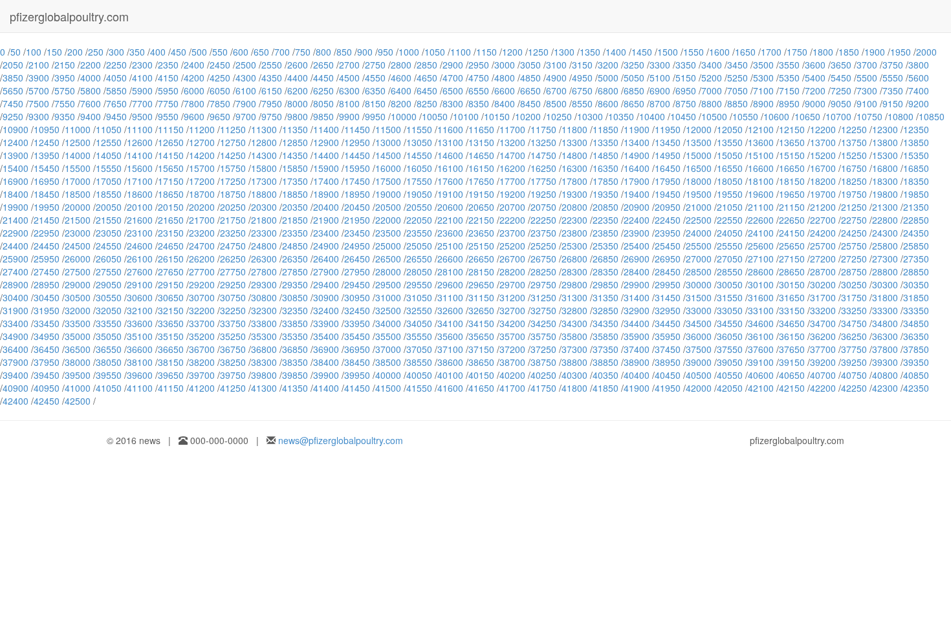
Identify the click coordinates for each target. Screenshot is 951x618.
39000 (699, 362)
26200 (202, 258)
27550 (109, 271)
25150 (481, 245)
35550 (419, 336)
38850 (605, 362)
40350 (605, 374)
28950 (47, 284)
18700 (202, 193)
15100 (761, 155)
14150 (171, 155)
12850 (295, 142)
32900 (637, 310)
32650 (481, 310)
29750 (543, 284)
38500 (388, 362)
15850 (295, 168)
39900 (326, 374)
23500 (388, 232)
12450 (47, 142)
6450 (427, 90)
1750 (797, 51)
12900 (326, 142)
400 (158, 51)
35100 (140, 336)
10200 (528, 116)
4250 (220, 77)
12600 (140, 142)
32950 (668, 310)
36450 (47, 349)
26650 (481, 258)
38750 (543, 362)
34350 (605, 323)
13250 (543, 142)
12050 (730, 129)
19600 (761, 193)
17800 (574, 181)
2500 (245, 64)
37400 (637, 349)
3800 (918, 64)
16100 (450, 168)
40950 (47, 387)
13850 (916, 142)
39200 (823, 362)
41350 (295, 387)
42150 (792, 387)
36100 (761, 336)
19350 (605, 193)
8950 (789, 103)
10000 (404, 116)
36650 (171, 349)
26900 (637, 258)
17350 (295, 181)
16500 (699, 168)
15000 (699, 155)
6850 (634, 90)
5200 (711, 77)
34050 (419, 323)
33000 (699, 310)
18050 (730, 181)
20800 (574, 206)
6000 (194, 90)
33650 (171, 323)
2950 (478, 64)
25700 (823, 245)
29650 (481, 284)
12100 (761, 129)
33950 (357, 323)
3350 (685, 64)
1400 (616, 51)
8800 (711, 103)
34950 (47, 336)
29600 (450, 284)
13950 (47, 155)
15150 (792, 155)
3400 (711, 64)
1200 (512, 51)
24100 (761, 232)
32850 (605, 310)
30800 (264, 297)
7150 (789, 90)
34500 (699, 323)
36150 (792, 336)
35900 (637, 336)
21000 (699, 206)
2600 (297, 64)
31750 (854, 297)
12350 (916, 129)
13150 (481, 142)
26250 (233, 258)
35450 (357, 336)
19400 (637, 193)
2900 (453, 64)
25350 (605, 245)
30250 (854, 284)
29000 (78, 284)
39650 (171, 374)
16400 (637, 168)
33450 (47, 323)
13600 (761, 142)
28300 (574, 271)
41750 (543, 387)
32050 (109, 310)
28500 (699, 271)
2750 (375, 64)
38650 (481, 362)
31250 (543, 297)
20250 (233, 206)
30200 (823, 284)
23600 (450, 232)
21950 (357, 219)
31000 (388, 297)
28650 (792, 271)
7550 (64, 103)
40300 (574, 374)
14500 (388, 155)
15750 (233, 168)
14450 (357, 155)
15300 (885, 155)
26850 (605, 258)
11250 (233, 129)
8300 (453, 103)
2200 (90, 64)
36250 (854, 336)
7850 (220, 103)
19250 (543, 193)
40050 (419, 374)
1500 (667, 51)
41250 (233, 387)
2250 (116, 64)
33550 (109, 323)
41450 (357, 387)
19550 (730, 193)
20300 (264, 206)
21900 (326, 219)
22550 (730, 219)
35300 (264, 336)
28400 (637, 271)
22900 (15, 232)
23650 (481, 232)
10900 (15, 129)
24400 (15, 245)
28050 (419, 271)
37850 (916, 349)
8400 (504, 103)
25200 (512, 245)
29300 (264, 284)
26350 (295, 258)
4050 (116, 77)
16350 (605, 168)
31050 (419, 297)
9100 (867, 103)
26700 (512, 258)
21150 (792, 206)
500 (199, 51)
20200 (202, 206)
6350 (375, 90)
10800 (900, 116)
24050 (730, 232)
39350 (916, 362)
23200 (202, 232)
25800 (885, 245)
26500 (388, 258)
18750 (233, 193)
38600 (450, 362)
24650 (171, 245)
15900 (326, 168)
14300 (264, 155)
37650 (792, 349)
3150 (582, 64)
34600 (761, 323)
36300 (885, 336)
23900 (637, 232)
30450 (47, 297)
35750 (543, 336)
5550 (892, 77)
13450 (668, 142)
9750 (271, 116)
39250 (854, 362)
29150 (171, 284)
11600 (450, 129)
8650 (634, 103)
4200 (194, 77)
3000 (504, 64)
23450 (357, 232)
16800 (885, 168)
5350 (789, 77)
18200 (823, 181)
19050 (419, 193)
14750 (543, 155)
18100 (761, 181)
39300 (885, 362)
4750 (478, 77)
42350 (916, 387)
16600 (761, 168)
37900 (15, 362)
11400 (326, 129)
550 (220, 51)
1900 (874, 51)
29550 (419, 284)
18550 (109, 193)
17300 (264, 181)
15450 (47, 168)
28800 (885, 271)
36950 (357, 349)
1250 (538, 51)
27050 (730, 258)
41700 (512, 387)
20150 (171, 206)
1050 (434, 51)
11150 (171, 129)
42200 (823, 387)
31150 (481, 297)
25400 (637, 245)
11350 (295, 129)
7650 (116, 103)
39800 (264, 374)
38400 (326, 362)
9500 (142, 116)
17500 (388, 181)
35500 (388, 336)
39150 (792, 362)
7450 (13, 103)
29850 (605, 284)
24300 (885, 232)
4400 (297, 77)
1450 (641, 51)
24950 (357, 245)
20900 (637, 206)
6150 (271, 90)
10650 (807, 116)
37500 (699, 349)
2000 (926, 51)
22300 (574, 219)
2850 (427, 64)
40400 (637, 374)
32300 (264, 310)
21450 (47, 219)
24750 (233, 245)
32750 (543, 310)
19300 (574, 193)
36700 (202, 349)
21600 (140, 219)
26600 (450, 258)
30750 (233, 297)
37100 (450, 349)
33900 (326, 323)
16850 (916, 168)
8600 (608, 103)
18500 (78, 193)
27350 (916, 258)
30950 (357, 297)
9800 (297, 116)
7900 (245, 103)
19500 (699, 193)
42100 (761, 387)
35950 (668, 336)
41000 (78, 387)
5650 (13, 90)
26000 (78, 258)
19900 (15, 206)
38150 (171, 362)
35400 (326, 336)
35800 (574, 336)
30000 (699, 284)
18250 (854, 181)
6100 (245, 90)
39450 (47, 374)
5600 (918, 77)
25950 (47, 258)
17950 (668, 181)
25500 (699, 245)
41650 (481, 387)
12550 (109, 142)
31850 (916, 297)
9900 (349, 116)
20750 (543, 206)
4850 (530, 77)
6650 (530, 90)
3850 (13, 77)
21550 (109, 219)
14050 (109, 155)
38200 (202, 362)
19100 (450, 193)
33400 (15, 323)
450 (178, 51)
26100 (140, 258)
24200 (823, 232)
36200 (823, 336)
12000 (699, 129)
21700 (202, 219)
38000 (78, 362)
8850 (737, 103)
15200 (823, 155)
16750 (854, 168)
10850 (932, 116)
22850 (916, 219)
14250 (233, 155)
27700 (202, 271)
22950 (47, 232)
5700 (38, 90)
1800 (823, 51)
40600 (761, 374)
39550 (109, 374)
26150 (171, 258)
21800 (264, 219)
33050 (730, 310)
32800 (574, 310)
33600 (140, 323)
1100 (460, 51)
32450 (357, 310)
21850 (295, 219)
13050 (419, 142)
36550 (109, 349)
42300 (885, 387)
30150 (792, 284)
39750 (233, 374)
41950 (668, 387)
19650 (792, 193)
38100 (140, 362)
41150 (171, 387)
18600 (140, 193)
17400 (326, 181)
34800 (885, 323)
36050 (730, 336)
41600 (450, 387)
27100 (761, 258)
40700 (823, 374)
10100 (466, 116)
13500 (699, 142)
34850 (916, 323)
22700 (823, 219)
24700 (202, 245)
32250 (233, 310)
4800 (504, 77)
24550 (109, 245)
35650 (481, 336)
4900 (556, 77)
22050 (419, 219)
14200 (202, 155)
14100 (140, 155)
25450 (668, 245)
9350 (64, 116)
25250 (543, 245)
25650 (792, 245)
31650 (792, 297)
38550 (419, 362)
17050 (109, 181)
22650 (792, 219)
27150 (792, 258)
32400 (326, 310)
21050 (730, 206)
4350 (271, 77)
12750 (233, 142)
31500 (699, 297)
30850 (295, 297)
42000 (699, 387)
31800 (885, 297)
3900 (38, 77)
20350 (295, 206)
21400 (15, 219)
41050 (109, 387)
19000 (388, 193)
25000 (388, 245)
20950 (668, 206)
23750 (543, 232)
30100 (761, 284)
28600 (761, 271)
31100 (450, 297)
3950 (64, 77)
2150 (64, 64)
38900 (637, 362)
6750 (582, 90)
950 (385, 51)
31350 (605, 297)
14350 (295, 155)
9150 (892, 103)
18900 (326, 193)
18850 (295, 193)
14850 (605, 155)
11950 (668, 129)
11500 (388, 129)
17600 (450, 181)
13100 (450, 142)
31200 (512, 297)
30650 (171, 297)
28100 (450, 271)
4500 (349, 77)
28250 (543, 271)
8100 (349, 103)
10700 (838, 116)
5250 (737, 77)
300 (116, 51)
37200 (512, 349)
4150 (168, 77)
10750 (869, 116)
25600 (761, 245)
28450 (668, 271)
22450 (668, 219)
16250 (543, 168)
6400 (401, 90)
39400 (15, 374)
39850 (295, 374)
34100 (450, 323)
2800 (401, 64)
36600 (140, 349)
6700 (556, 90)
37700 (823, 349)
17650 (481, 181)
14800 (574, 155)
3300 (660, 64)
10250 (559, 116)
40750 (854, 374)
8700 (660, 103)
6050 (220, 90)
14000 (78, 155)
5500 (867, 77)
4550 (375, 77)
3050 (530, 64)
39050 (730, 362)
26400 (326, 258)
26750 (543, 258)
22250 (543, 219)
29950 (668, 284)
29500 (388, 284)
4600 (401, 77)
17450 (357, 181)
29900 (637, 284)
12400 (15, 142)
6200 (297, 90)
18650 (171, 193)
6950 (685, 90)
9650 (220, 116)
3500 (763, 64)
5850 (116, 90)
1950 (900, 51)
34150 (481, 323)
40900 (15, 387)
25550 (730, 245)
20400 (326, 206)
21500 (78, 219)
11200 (202, 129)
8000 (297, 103)
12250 (854, 129)
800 (323, 51)
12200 (823, 129)
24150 (792, 232)
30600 (140, 297)
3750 (892, 64)
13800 (885, 142)
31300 (574, 297)
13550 (730, 142)
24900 (326, 245)
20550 (419, 206)
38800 (574, 362)
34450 (668, 323)
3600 (815, 64)
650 (261, 51)
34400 (637, 323)
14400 (326, 155)
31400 (637, 297)
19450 (668, 193)
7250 (841, 90)
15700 (202, 168)
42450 (47, 400)
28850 (916, 271)
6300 (349, 90)
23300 (264, 232)
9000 (815, 103)
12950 (357, 142)
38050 (109, 362)
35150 (171, 336)
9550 (168, 116)
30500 (78, 297)
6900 (660, 90)
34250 (543, 323)
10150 (497, 116)
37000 (388, 349)
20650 (481, 206)
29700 (512, 284)
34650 (792, 323)
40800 (885, 374)
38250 (233, 362)
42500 (78, 400)
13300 (574, 142)
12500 (78, 142)
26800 (574, 258)
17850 (605, 181)
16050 (419, 168)
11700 (512, 129)
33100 (761, 310)
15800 (264, 168)
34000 (388, 323)
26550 (419, 258)
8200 (401, 103)
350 (137, 51)
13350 (605, 142)
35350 (295, 336)
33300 (885, 310)
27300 (885, 258)
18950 (357, 193)
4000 (90, 77)
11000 (78, 129)
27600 (140, 271)
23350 (295, 232)
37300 (574, 349)
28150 (481, 271)
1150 (486, 51)
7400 (918, 90)
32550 (419, 310)
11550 (419, 129)
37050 (419, 349)
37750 (854, 349)
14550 (419, 155)
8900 (763, 103)
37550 (730, 349)
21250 (854, 206)
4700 (453, 77)
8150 (375, 103)
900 (365, 51)
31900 (15, 310)
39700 (202, 374)
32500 (388, 310)
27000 (699, 258)
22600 (761, 219)
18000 (699, 181)
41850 (605, 387)
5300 (763, 77)
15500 (78, 168)
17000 (78, 181)
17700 (512, 181)
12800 (264, 142)
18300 (885, 181)
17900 (637, 181)
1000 (409, 51)
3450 (737, 64)
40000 (388, 374)
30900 (326, 297)
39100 (761, 362)
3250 (634, 64)
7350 (892, 90)
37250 (543, 349)
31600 (761, 297)
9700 (245, 116)
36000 (699, 336)
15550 (109, 168)
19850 (916, 193)
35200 (202, 336)
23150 (171, 232)
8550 (582, 103)
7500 (38, 103)
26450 (357, 258)
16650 (792, 168)
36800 (264, 349)
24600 (140, 245)
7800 (194, 103)
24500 (78, 245)
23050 (109, 232)
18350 (916, 181)
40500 (699, 374)
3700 (867, 64)
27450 (47, 271)
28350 (605, 271)
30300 (885, 284)
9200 (918, 103)
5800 (90, 90)
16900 (15, 181)
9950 (375, 116)
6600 (504, 90)
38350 (295, 362)
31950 (47, 310)
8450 (530, 103)
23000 (78, 232)
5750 (64, 90)
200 (75, 51)
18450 (47, 193)
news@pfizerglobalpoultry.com (340, 440)
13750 (854, 142)
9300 (38, 116)
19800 (885, 193)
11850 (605, 129)
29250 (233, 284)
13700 (823, 142)
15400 (15, 168)
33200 (823, 310)
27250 (854, 258)
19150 (481, 193)
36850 (295, 349)
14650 (481, 155)
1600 (719, 51)
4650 (427, 77)
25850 (916, 245)
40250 (543, 374)
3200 (608, 64)
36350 (916, 336)
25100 (450, 245)
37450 (668, 349)
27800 (264, 271)
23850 (605, 232)
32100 (140, 310)
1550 (693, 51)
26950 (668, 258)
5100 (660, 77)
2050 (13, 64)
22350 (605, 219)
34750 (854, 323)
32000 (78, 310)
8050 (323, 103)
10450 (683, 116)
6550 (478, 90)
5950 (168, 90)
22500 (699, 219)
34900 (15, 336)
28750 (854, 271)
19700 (823, 193)
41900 (637, 387)
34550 (730, 323)
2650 (323, 64)
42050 (730, 387)
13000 (388, 142)
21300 (885, 206)
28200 (512, 271)
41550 (419, 387)
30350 (916, 284)
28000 (388, 271)
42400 (15, 400)
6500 (453, 90)
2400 (194, 64)
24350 (916, 232)
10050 (435, 116)
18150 (792, 181)
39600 (140, 374)
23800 (574, 232)
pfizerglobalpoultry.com (69, 16)
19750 (854, 193)
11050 (109, 129)
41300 (264, 387)
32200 (202, 310)
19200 (512, 193)
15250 (854, 155)
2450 (220, 64)
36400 (15, 349)
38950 (668, 362)
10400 (652, 116)
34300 (574, 323)
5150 (685, 77)
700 (282, 51)
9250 (13, 116)
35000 (78, 336)
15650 (171, 168)
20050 (109, 206)
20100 (140, 206)
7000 (711, 90)
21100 (761, 206)
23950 (668, 232)
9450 (116, 116)
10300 (590, 116)
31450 (668, 297)
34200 (512, 323)
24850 (295, 245)
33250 (854, 310)
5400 (815, 77)
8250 (427, 103)
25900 (15, 258)
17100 (140, 181)
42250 (854, 387)
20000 (78, 206)
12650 (171, 142)
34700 (823, 323)
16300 (574, 168)
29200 (202, 284)
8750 (685, 103)
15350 (916, 155)
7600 (90, 103)
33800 (264, 323)
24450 (47, 245)
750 (303, 51)
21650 (171, 219)
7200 (815, 90)
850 (344, 51)
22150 (481, 219)
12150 (792, 129)
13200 (512, 142)
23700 (512, 232)
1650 (745, 51)
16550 (730, 168)
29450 (357, 284)
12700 (202, 142)
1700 (771, 51)
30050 (730, 284)
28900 (15, 284)
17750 (543, 181)
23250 (233, 232)
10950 (47, 129)
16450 (668, 168)
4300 (245, 77)
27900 (326, 271)
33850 (295, 323)
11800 (574, 129)
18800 (264, 193)
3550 (789, 64)
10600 (776, 116)
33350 (916, 310)
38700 (512, 362)
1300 (564, 51)
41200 (202, 387)
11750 (543, 129)
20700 (512, 206)
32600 (450, 310)
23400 (326, 232)
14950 (668, 155)
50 (15, 51)
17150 (171, 181)
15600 (140, 168)
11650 (481, 129)
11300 (264, 129)
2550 (271, 64)
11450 (357, 129)
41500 (388, 387)
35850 (605, 336)
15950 (357, 168)
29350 (295, 284)
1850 (848, 51)
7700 (142, 103)
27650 (171, 271)
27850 (295, 271)
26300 (264, 258)
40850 (916, 374)
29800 (574, 284)
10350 (621, 116)
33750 (233, 323)
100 (33, 51)
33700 (202, 323)
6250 (323, 90)
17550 (419, 181)
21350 (916, 206)
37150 (481, 349)
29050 (109, 284)
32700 (512, 310)
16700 (823, 168)
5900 (142, 90)
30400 (15, 297)
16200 (512, 168)
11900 (637, 129)
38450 (357, 362)
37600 (761, 349)
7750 (168, 103)
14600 (450, 155)
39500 (78, 374)
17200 (202, 181)
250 (96, 51)
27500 (78, 271)
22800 (885, 219)
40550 (730, 374)
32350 (295, 310)
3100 (556, 64)
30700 (202, 297)
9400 (90, 116)
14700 (512, 155)
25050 (419, 245)
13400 (637, 142)
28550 (730, 271)
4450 (323, 77)
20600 (450, 206)
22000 (388, 219)
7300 (867, 90)
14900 (637, 155)
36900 (326, 349)
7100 (763, 90)
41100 (140, 387)
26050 (109, 258)
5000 (608, 77)
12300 (885, 129)
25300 (574, 245)
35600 (450, 336)
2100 (38, 64)
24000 (699, 232)
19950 (47, 206)
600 (240, 51)
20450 (357, 206)
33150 (792, 310)
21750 (233, 219)
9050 (841, 103)
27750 (233, 271)
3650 (841, 64)
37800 (885, 349)
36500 (78, 349)
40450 (668, 374)
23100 (140, 232)
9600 (194, 116)
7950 (271, 103)
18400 (15, 193)
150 (54, 51)
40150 (481, 374)
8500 (556, 103)
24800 (264, 245)
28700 (823, 271)
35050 (109, 336)
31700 (823, 297)
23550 (419, 232)
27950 (357, 271)
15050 (730, 155)
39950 (357, 374)
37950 (47, 362)
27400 (15, 271)
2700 (349, 64)
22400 (637, 219)
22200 (512, 219)
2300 (142, 64)
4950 (582, 77)
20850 (605, 206)
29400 (326, 284)
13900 (15, 155)
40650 (792, 374)
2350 (168, 64)
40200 (512, 374)
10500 (714, 116)
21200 (823, 206)
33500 (78, 323)
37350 (605, 349)
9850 (323, 116)
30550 (109, 297)
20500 (388, 206)
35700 (512, 336)
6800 (608, 90)
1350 (590, 51)
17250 (233, 181)
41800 (574, 387)
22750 (854, 219)
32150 (171, 310)
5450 (841, 77)
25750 (854, 245)
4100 (142, 77)
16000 (388, 168)
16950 (47, 181)
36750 (233, 349)
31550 (730, 297)
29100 (140, 284)
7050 (737, 90)
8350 (478, 103)
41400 (326, 387)
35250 (233, 336)
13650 (792, 142)
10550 (745, 116)
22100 (450, 219)
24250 (854, 232)
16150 (481, 168)
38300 (264, 362)
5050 (634, 77)
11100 (140, 129)
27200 (823, 258)
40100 (450, 374)
